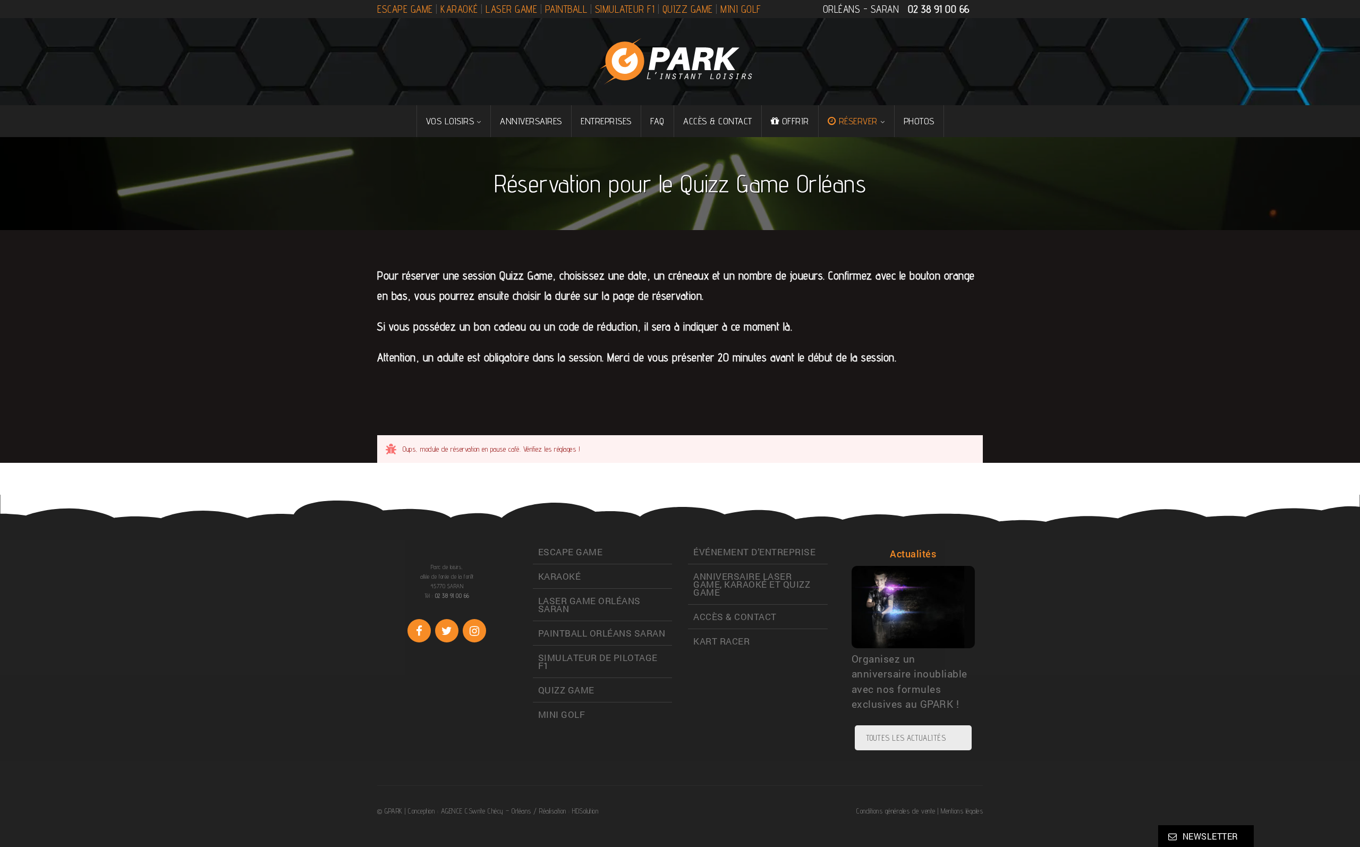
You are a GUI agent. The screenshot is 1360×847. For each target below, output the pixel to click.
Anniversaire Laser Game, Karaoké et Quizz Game (751, 584)
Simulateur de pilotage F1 (598, 661)
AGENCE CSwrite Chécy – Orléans (486, 811)
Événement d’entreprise (754, 552)
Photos (919, 120)
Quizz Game (687, 9)
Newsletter (1210, 836)
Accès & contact (735, 617)
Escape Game (405, 9)
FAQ (657, 120)
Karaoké (459, 9)
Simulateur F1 (625, 9)
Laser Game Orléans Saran (589, 605)
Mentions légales (962, 811)
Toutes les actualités (906, 737)
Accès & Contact (717, 120)
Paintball (566, 9)
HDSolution (585, 811)
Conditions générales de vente (896, 811)
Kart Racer (721, 641)
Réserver (858, 120)
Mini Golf (740, 9)
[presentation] (829, 626)
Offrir (795, 120)
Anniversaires (531, 120)
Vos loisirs (450, 120)
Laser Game (511, 9)
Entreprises (606, 120)
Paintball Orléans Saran (602, 633)
